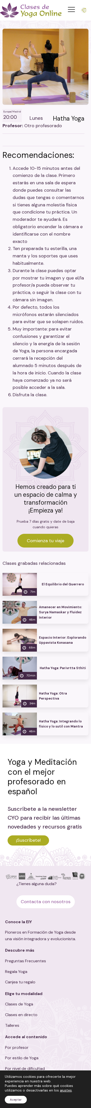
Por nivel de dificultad (25, 1068)
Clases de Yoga (19, 1004)
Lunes (36, 118)
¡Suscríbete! (28, 840)
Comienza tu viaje (45, 541)
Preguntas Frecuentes (25, 961)
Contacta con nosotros (46, 902)
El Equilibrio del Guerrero (63, 584)
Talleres (12, 1025)
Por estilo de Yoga (21, 1058)
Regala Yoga (16, 971)
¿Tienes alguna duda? (36, 883)
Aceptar (16, 1100)
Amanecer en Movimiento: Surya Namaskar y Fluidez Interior (60, 612)
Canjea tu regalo (20, 982)
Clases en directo (21, 1014)
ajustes (66, 1090)
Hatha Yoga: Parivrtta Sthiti (63, 668)
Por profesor (17, 1047)
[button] (84, 10)
